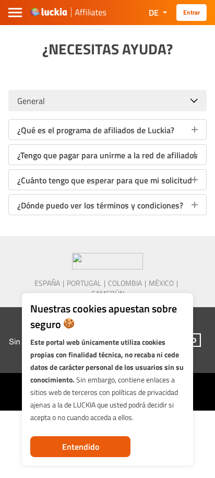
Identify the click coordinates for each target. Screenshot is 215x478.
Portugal (84, 283)
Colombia (125, 283)
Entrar (191, 12)
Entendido (80, 446)
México (161, 283)
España (47, 283)
